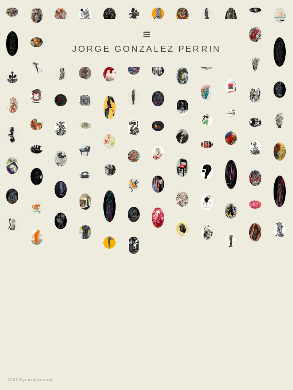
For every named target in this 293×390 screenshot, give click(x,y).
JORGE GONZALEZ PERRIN (146, 47)
